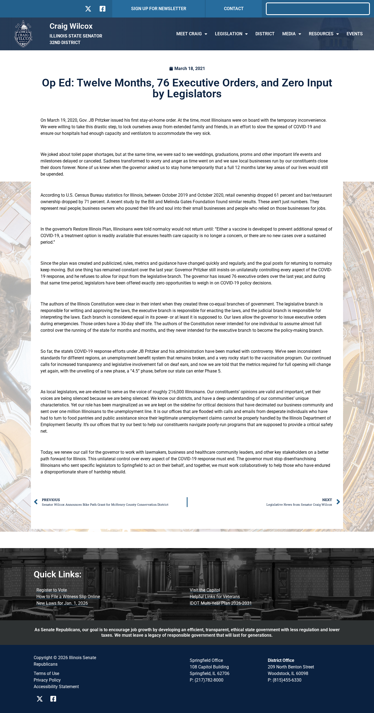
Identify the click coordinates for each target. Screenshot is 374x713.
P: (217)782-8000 (206, 680)
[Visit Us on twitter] (88, 8)
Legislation (228, 33)
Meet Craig (189, 33)
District (265, 33)
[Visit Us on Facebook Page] (55, 698)
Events (355, 33)
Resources (321, 33)
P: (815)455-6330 (284, 680)
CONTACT (234, 8)
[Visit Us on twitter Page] (41, 698)
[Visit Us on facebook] (102, 8)
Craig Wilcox (71, 26)
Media (289, 33)
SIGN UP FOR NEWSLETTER (158, 8)
